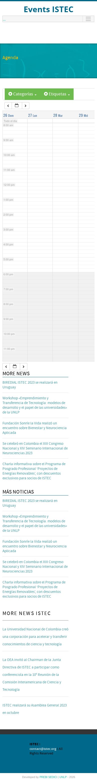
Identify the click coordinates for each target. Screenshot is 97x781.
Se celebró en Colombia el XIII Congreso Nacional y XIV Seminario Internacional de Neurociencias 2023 (35, 448)
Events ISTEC (48, 9)
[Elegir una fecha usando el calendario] (17, 105)
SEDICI (53, 777)
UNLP (63, 777)
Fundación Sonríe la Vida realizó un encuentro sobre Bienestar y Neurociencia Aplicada (34, 428)
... (4, 19)
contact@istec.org (43, 749)
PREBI (44, 777)
